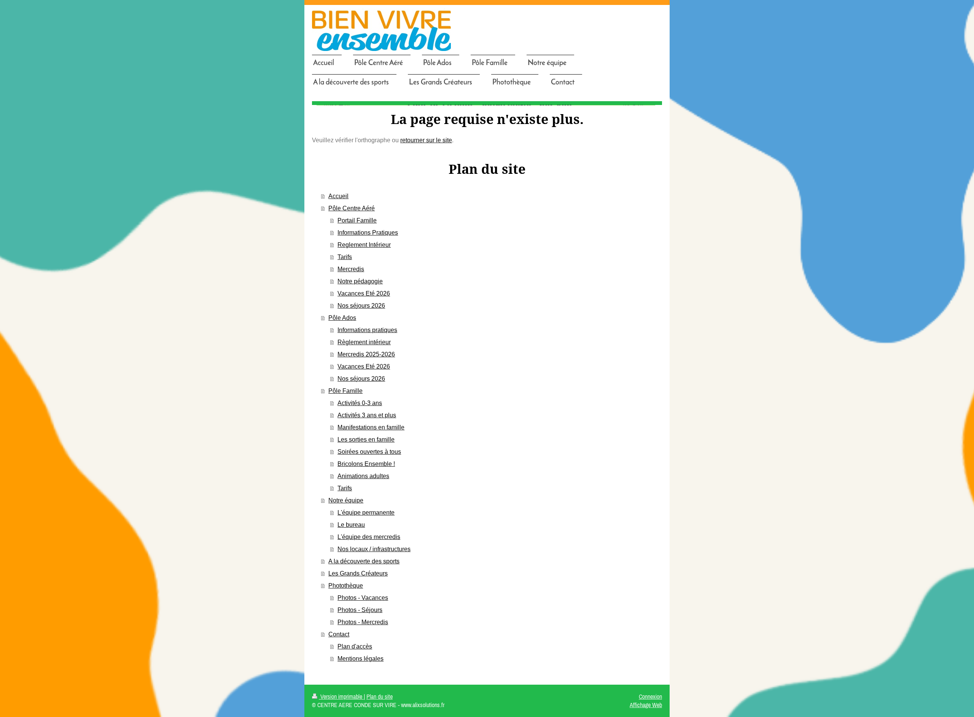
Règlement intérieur (364, 342)
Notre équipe (345, 500)
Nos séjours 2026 (361, 305)
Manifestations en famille (370, 427)
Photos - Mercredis (362, 622)
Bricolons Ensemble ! (366, 464)
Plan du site (379, 696)
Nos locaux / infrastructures (374, 549)
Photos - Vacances (362, 598)
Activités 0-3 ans (359, 403)
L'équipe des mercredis (368, 537)
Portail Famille (357, 220)
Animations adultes (363, 476)
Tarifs (344, 257)
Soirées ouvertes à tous (369, 451)
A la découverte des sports (363, 561)
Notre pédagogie (360, 281)
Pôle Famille (345, 391)
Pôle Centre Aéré (351, 208)
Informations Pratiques (367, 232)
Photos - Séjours (359, 610)
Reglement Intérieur (364, 245)
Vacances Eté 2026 (363, 293)
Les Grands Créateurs (358, 573)
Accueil (338, 196)
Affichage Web (646, 704)
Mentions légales (360, 658)
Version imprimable (341, 696)
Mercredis (350, 269)
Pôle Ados (342, 318)
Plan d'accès (354, 646)
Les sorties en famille (366, 439)
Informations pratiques (367, 330)
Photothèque (345, 585)
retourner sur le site (426, 140)
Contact (338, 634)
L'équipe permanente (366, 512)
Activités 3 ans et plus (366, 415)
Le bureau (351, 524)
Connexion (650, 696)
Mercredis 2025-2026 (366, 354)
